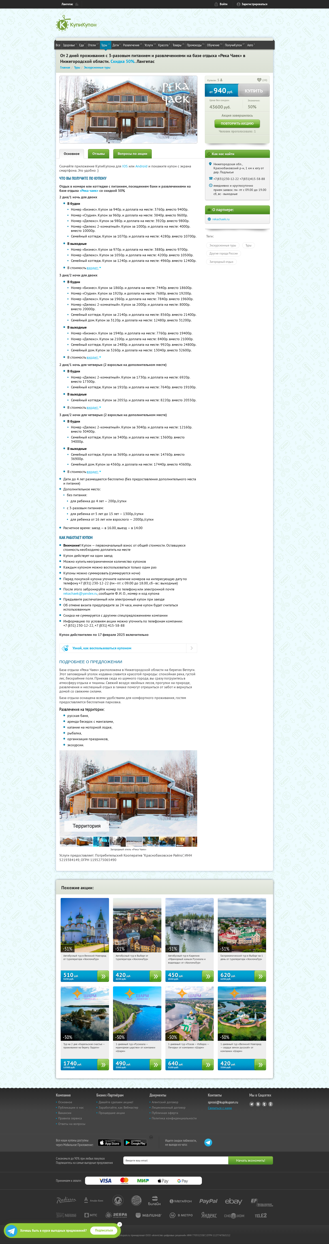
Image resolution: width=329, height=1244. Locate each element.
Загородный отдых (221, 261)
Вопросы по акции (132, 153)
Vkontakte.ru (258, 1104)
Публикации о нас (71, 1107)
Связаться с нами (220, 1108)
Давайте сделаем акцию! (116, 1102)
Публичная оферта (165, 1113)
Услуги (150, 45)
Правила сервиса (70, 1118)
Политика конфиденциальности (174, 1118)
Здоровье (70, 45)
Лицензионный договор (169, 1107)
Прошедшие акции (112, 1113)
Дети (117, 45)
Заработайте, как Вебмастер (118, 1107)
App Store (109, 1142)
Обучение (214, 45)
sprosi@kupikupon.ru (223, 1102)
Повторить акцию (237, 123)
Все (58, 45)
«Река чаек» (89, 190)
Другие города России (223, 253)
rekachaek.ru (221, 219)
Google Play (135, 1142)
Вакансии (64, 1113)
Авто (251, 45)
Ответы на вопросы (71, 1124)
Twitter (264, 1104)
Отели (93, 45)
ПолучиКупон (235, 45)
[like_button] (259, 80)
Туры (105, 45)
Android (141, 166)
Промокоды (196, 45)
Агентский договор (165, 1102)
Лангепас (67, 4)
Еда (82, 45)
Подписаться (104, 1230)
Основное (71, 153)
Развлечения (132, 45)
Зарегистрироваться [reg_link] (254, 4)
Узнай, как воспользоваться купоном (102, 648)
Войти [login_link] (223, 4)
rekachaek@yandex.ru (80, 593)
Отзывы (98, 153)
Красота (164, 45)
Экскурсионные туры (222, 245)
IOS (125, 166)
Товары (178, 45)
